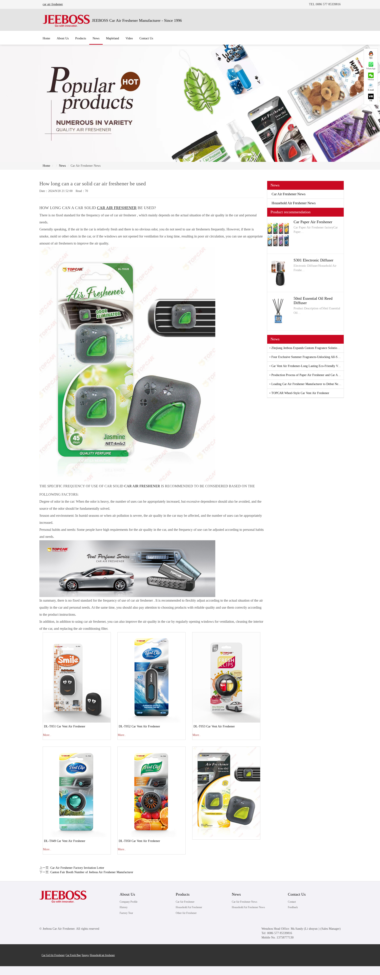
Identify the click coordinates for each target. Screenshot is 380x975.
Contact (292, 901)
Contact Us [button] (146, 38)
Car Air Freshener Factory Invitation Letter (77, 867)
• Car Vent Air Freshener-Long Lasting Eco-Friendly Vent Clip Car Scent (306, 366)
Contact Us (297, 894)
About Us (127, 894)
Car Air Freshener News (288, 194)
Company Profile (128, 901)
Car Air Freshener (185, 901)
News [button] (96, 38)
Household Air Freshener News (294, 203)
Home (46, 38)
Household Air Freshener (189, 907)
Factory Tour (126, 913)
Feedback (293, 907)
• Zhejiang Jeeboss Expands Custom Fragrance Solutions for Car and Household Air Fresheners (306, 348)
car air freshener (53, 4)
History (124, 907)
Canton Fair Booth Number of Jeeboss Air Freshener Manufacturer (91, 872)
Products (183, 894)
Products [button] (80, 38)
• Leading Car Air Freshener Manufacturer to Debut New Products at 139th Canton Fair (306, 384)
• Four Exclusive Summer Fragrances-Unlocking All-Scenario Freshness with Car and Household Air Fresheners (306, 357)
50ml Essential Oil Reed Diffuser (313, 300)
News (62, 165)
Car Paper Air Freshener (313, 222)
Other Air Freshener (186, 913)
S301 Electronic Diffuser (313, 260)
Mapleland (112, 38)
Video (129, 38)
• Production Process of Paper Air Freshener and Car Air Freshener (306, 375)
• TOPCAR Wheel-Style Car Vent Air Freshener (299, 393)
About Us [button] (63, 38)
